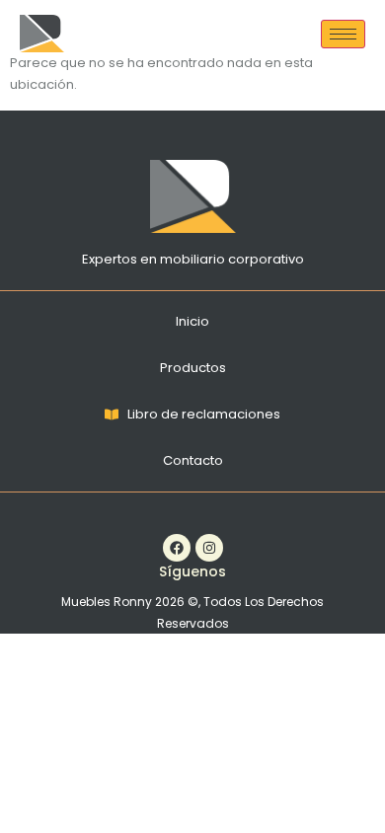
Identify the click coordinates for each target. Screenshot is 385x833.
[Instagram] (209, 548)
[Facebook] (177, 548)
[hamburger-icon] (343, 34)
